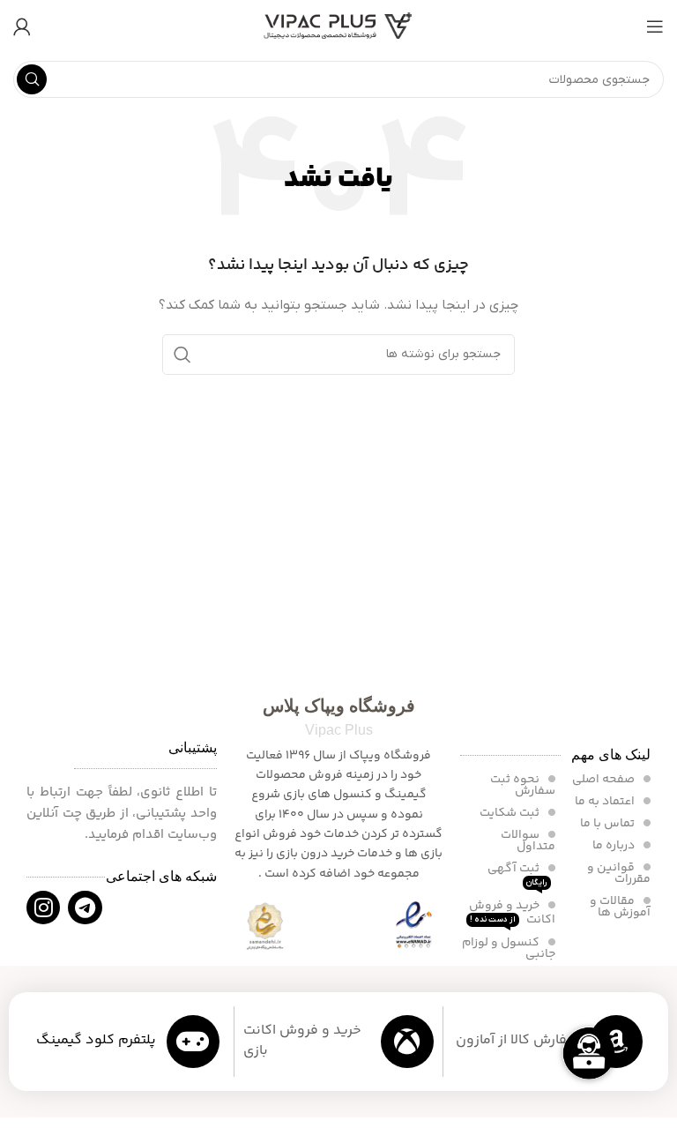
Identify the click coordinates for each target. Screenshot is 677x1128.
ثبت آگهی (517, 873)
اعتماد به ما (606, 801)
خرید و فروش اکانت (512, 913)
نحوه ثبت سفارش (522, 785)
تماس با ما (608, 823)
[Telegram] (84, 907)
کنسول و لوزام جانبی (508, 948)
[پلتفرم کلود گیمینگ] (193, 1041)
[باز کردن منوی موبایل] (655, 26)
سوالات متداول (528, 840)
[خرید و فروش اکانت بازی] (407, 1041)
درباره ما (614, 845)
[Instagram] (43, 907)
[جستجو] (32, 79)
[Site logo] (338, 26)
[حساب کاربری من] (22, 26)
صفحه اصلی (604, 779)
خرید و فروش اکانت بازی (302, 1040)
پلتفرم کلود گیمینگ (96, 1040)
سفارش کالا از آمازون (517, 1040)
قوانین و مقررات (619, 873)
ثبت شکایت (511, 813)
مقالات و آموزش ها (620, 907)
